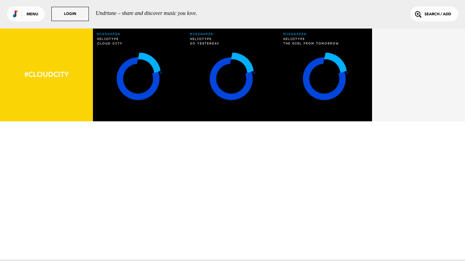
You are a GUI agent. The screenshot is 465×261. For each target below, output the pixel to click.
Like (120, 75)
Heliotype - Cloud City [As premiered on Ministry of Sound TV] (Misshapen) (139, 96)
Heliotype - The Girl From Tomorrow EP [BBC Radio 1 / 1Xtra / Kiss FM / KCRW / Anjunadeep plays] (325, 93)
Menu (32, 14)
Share (159, 75)
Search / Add (437, 14)
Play (139, 75)
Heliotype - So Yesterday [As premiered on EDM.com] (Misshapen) (232, 96)
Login (70, 14)
